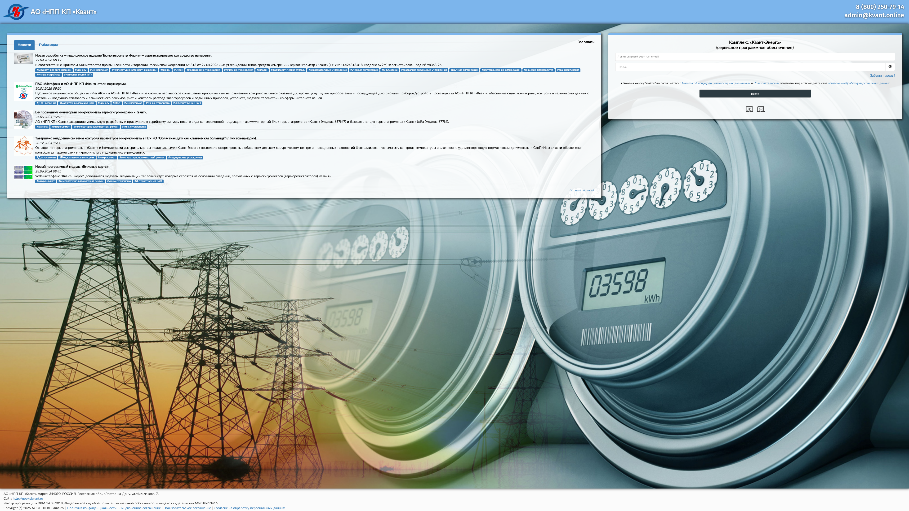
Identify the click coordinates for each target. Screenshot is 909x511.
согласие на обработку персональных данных (858, 83)
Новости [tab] (24, 45)
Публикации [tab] (48, 45)
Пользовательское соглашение (187, 508)
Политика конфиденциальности (91, 508)
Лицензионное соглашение (140, 508)
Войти (755, 94)
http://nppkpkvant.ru (28, 498)
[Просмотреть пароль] (890, 67)
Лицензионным (739, 83)
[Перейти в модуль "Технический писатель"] (761, 109)
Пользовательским (766, 83)
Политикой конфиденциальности (704, 83)
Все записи (586, 42)
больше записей (582, 190)
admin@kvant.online (874, 15)
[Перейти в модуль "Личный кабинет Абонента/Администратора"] (749, 109)
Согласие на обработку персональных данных (249, 508)
